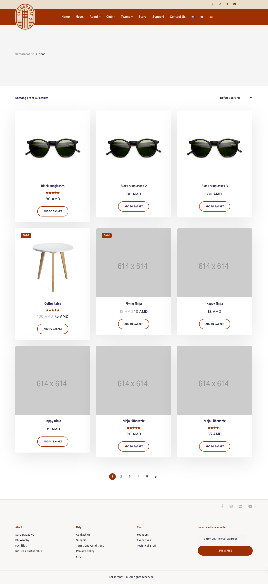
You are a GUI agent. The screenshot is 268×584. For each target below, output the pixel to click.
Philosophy (22, 540)
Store (143, 16)
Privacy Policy (85, 551)
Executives (144, 540)
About (93, 16)
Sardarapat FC (24, 534)
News (80, 16)
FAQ (78, 556)
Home (65, 16)
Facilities (21, 545)
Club (109, 16)
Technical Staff (146, 545)
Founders (143, 534)
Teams (125, 16)
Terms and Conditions (90, 545)
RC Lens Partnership (28, 551)
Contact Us (178, 16)
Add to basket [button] (53, 211)
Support (158, 16)
